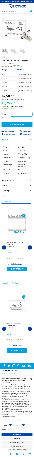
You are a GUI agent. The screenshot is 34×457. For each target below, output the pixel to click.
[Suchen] (30, 11)
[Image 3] (5, 58)
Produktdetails (6, 139)
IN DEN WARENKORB (17, 124)
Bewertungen (6, 190)
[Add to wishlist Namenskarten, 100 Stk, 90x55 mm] (24, 215)
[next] (30, 247)
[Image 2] (22, 51)
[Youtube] (24, 366)
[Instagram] (13, 366)
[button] (29, 454)
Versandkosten (20, 99)
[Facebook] (4, 366)
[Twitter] (8, 366)
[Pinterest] (18, 366)
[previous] (4, 247)
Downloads (5, 185)
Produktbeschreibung (8, 180)
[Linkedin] (29, 366)
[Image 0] (5, 51)
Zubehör (4, 196)
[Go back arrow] (4, 19)
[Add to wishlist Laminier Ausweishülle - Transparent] (24, 297)
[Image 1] (13, 51)
